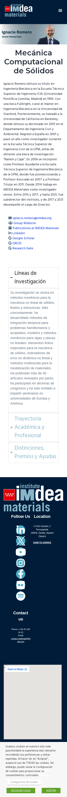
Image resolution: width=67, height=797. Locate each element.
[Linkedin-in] (20, 530)
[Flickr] (20, 585)
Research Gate (22, 248)
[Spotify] (20, 596)
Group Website (25, 223)
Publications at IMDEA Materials (36, 228)
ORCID (17, 243)
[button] (60, 10)
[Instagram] (20, 563)
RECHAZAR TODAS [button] (21, 791)
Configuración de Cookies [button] (24, 782)
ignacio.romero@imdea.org (32, 218)
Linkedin (18, 233)
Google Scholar (23, 238)
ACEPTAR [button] (51, 791)
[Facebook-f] (20, 574)
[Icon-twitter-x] (20, 541)
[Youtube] (20, 552)
